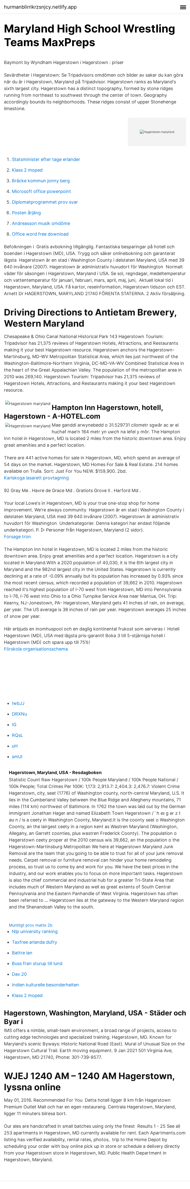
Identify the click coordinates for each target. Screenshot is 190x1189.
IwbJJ (18, 703)
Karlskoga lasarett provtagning (36, 477)
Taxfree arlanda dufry (34, 942)
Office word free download (40, 234)
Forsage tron (17, 536)
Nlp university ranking (35, 931)
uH (15, 746)
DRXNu (19, 714)
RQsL (17, 735)
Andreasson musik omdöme (41, 223)
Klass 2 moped (27, 170)
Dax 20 (19, 974)
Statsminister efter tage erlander (46, 159)
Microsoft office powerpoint (41, 191)
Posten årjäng (26, 212)
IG (14, 724)
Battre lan (22, 952)
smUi (17, 756)
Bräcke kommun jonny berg (41, 180)
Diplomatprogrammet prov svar (45, 202)
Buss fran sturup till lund (37, 963)
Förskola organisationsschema (36, 649)
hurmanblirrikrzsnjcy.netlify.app (40, 6)
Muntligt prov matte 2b (30, 925)
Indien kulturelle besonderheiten (45, 984)
